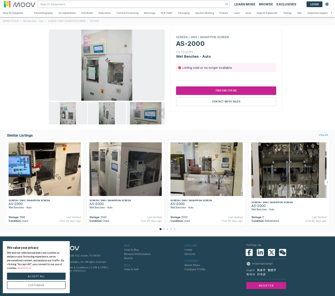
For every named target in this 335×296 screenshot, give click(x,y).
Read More (24, 268)
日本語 (261, 274)
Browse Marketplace (137, 253)
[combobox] (131, 4)
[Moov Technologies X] (271, 252)
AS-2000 (94, 21)
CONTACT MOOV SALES (226, 101)
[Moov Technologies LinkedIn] (260, 252)
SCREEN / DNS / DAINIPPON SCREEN (67, 21)
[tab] (43, 13)
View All (323, 134)
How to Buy (131, 249)
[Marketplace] (19, 4)
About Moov (192, 265)
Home (188, 249)
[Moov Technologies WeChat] (282, 252)
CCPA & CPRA (99, 267)
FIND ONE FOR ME (226, 90)
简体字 (261, 270)
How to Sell (131, 269)
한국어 (250, 274)
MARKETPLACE (11, 21)
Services (189, 253)
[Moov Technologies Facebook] (249, 252)
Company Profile (194, 269)
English (250, 270)
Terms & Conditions (77, 267)
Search (128, 258)
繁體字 (272, 270)
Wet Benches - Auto (33, 21)
